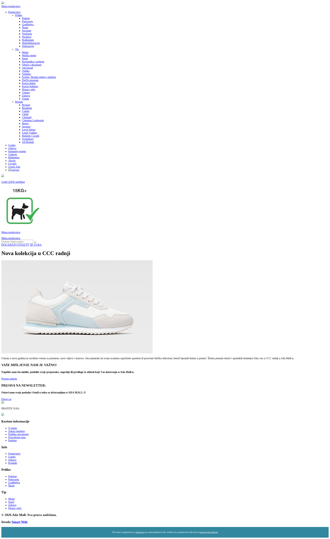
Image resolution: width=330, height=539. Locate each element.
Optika (25, 70)
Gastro (11, 145)
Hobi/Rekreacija (31, 43)
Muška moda (29, 55)
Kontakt (12, 462)
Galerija (12, 154)
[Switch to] (13, 169)
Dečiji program (30, 80)
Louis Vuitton (29, 132)
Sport (25, 58)
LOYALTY (22, 244)
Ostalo (25, 98)
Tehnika (26, 74)
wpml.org (140, 532)
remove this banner (209, 532)
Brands (19, 101)
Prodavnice (14, 12)
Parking (12, 440)
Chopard (26, 117)
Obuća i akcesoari (31, 64)
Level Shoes (28, 129)
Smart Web (20, 522)
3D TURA (36, 244)
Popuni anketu (9, 378)
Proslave (26, 36)
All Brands (28, 142)
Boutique (27, 108)
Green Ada (14, 166)
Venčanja (27, 33)
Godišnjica (28, 24)
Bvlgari (26, 104)
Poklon (26, 18)
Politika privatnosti (18, 434)
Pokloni (12, 476)
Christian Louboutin (33, 120)
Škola (25, 27)
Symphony (28, 139)
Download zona (17, 437)
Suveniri (26, 30)
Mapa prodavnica (10, 6)
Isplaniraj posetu (17, 151)
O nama (12, 428)
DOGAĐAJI (8, 244)
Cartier (25, 111)
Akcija (11, 160)
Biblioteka (13, 157)
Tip (17, 49)
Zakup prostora (16, 431)
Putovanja (27, 21)
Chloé (25, 114)
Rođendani (28, 39)
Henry (25, 123)
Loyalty (12, 163)
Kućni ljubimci (30, 86)
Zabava (26, 95)
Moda (25, 52)
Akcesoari (27, 67)
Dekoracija (28, 46)
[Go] (35, 242)
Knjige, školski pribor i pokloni (39, 77)
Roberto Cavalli (30, 135)
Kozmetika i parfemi (33, 61)
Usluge (26, 92)
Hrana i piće (28, 89)
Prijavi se (6, 399)
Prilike (18, 15)
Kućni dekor (29, 83)
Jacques (26, 126)
